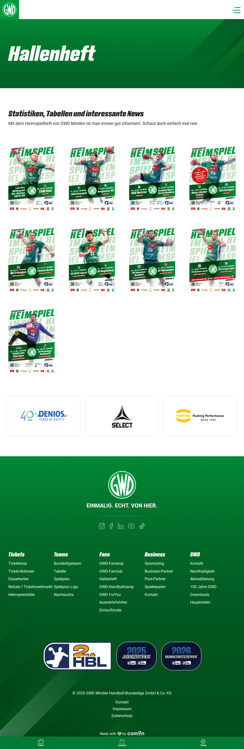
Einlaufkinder (110, 610)
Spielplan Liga (66, 587)
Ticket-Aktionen (21, 571)
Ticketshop (17, 563)
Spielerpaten (155, 587)
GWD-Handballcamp (116, 587)
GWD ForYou (110, 594)
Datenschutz (122, 715)
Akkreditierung (202, 579)
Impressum (122, 709)
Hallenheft (108, 579)
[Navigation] (236, 10)
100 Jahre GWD (203, 587)
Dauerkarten (18, 579)
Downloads (199, 594)
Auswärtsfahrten (113, 602)
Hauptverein (200, 602)
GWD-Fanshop (111, 563)
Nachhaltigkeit (202, 571)
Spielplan (62, 579)
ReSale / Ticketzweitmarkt (30, 587)
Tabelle (60, 571)
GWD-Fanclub (110, 571)
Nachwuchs (64, 594)
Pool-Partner (155, 579)
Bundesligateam (67, 563)
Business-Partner (159, 571)
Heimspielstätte (21, 594)
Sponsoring (154, 563)
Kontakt (151, 594)
